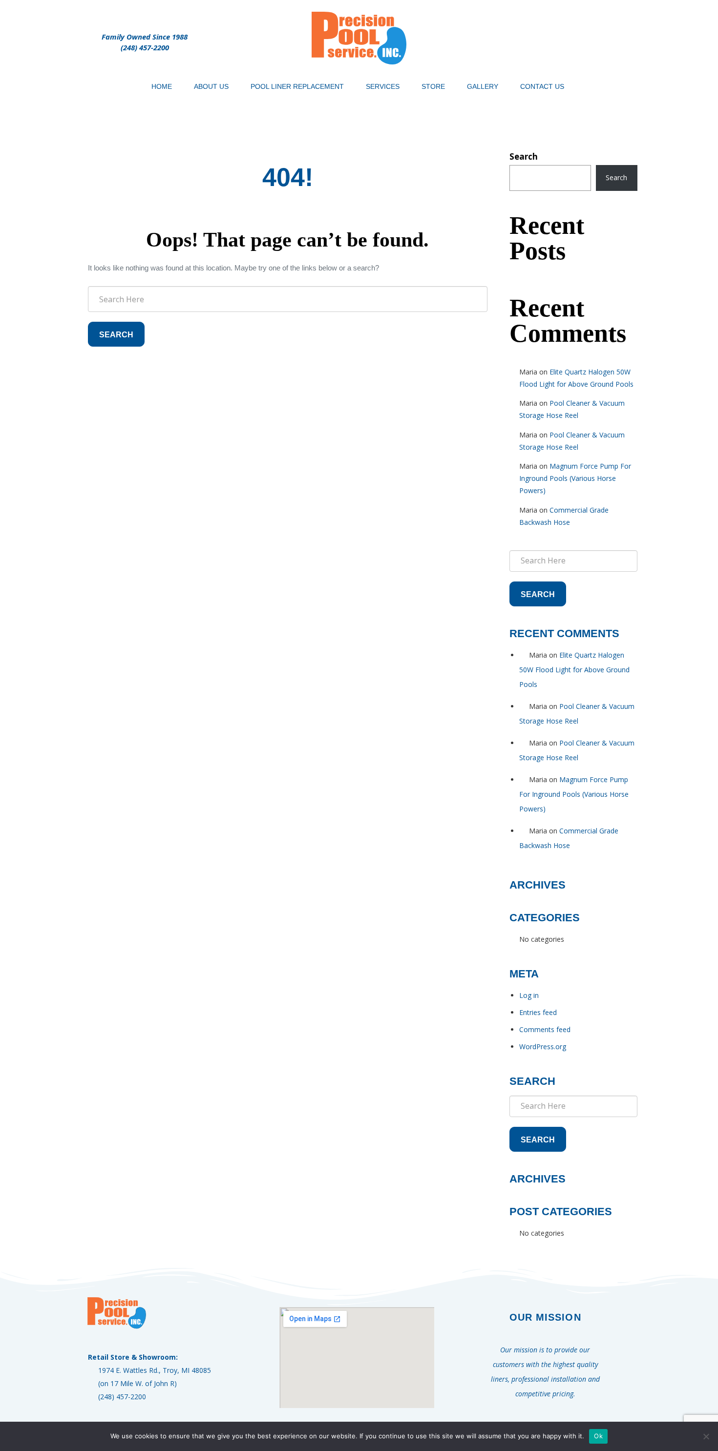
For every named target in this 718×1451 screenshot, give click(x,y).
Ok (598, 1436)
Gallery (482, 86)
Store (433, 86)
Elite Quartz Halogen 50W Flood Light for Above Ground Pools (574, 669)
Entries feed (538, 1012)
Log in (529, 995)
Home (161, 86)
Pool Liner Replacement (297, 86)
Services (383, 86)
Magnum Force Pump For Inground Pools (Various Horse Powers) (575, 478)
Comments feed (544, 1029)
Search (116, 335)
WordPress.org (542, 1046)
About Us (211, 86)
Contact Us (542, 86)
